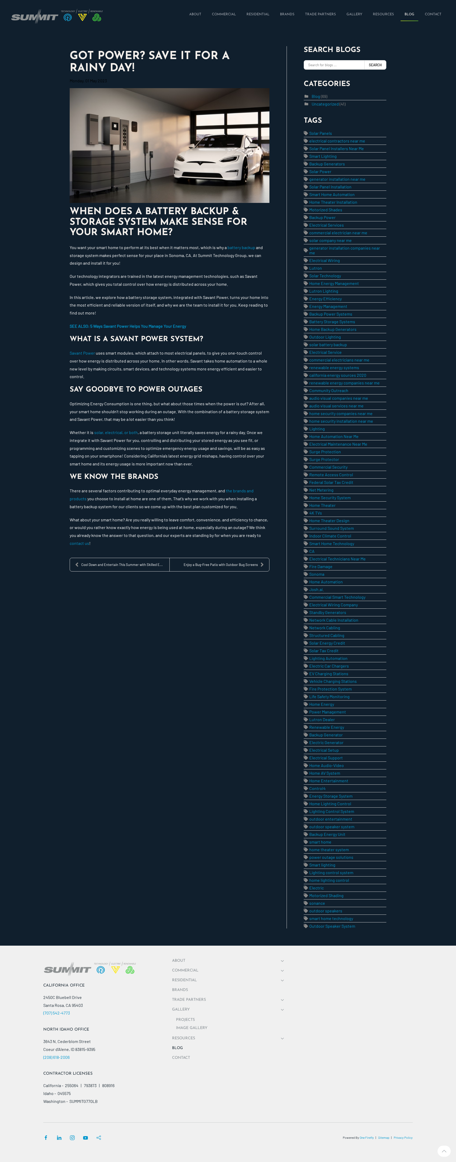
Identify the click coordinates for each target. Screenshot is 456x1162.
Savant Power (82, 352)
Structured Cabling (326, 635)
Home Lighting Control (330, 803)
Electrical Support (326, 757)
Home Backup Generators (333, 329)
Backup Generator (326, 734)
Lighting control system (331, 872)
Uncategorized (325, 103)
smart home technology (331, 918)
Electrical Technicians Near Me (337, 558)
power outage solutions (331, 857)
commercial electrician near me (338, 232)
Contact (181, 1058)
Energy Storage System (331, 795)
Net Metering (321, 489)
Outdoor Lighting (325, 336)
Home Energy (321, 704)
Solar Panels (320, 133)
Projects (185, 1020)
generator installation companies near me (344, 250)
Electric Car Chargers (329, 665)
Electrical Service (325, 352)
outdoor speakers (325, 910)
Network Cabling (324, 627)
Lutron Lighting (323, 290)
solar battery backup (328, 344)
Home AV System (324, 772)
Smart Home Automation (332, 194)
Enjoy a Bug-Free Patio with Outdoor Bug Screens (221, 565)
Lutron (315, 267)
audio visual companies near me (338, 398)
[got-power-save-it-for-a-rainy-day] (169, 145)
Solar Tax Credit (324, 650)
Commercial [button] (185, 971)
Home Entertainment (328, 780)
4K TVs (315, 512)
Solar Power (320, 171)
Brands (180, 990)
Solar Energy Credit (327, 642)
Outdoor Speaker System (332, 925)
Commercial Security (328, 466)
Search (375, 65)
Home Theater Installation (333, 201)
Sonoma (316, 574)
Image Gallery (191, 1028)
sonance (317, 903)
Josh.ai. (316, 589)
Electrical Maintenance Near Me (338, 443)
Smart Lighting (323, 156)
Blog (316, 96)
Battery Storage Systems (332, 321)
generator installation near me (337, 179)
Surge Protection (325, 451)
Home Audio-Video (326, 765)
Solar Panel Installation (330, 186)
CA (312, 551)
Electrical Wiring (324, 260)
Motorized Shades (325, 209)
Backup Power (322, 217)
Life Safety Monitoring (329, 696)
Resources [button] (183, 1038)
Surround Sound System (331, 528)
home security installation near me (341, 420)
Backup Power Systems (330, 313)
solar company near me (330, 240)
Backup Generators (327, 163)
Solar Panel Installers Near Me (336, 148)
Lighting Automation (328, 658)
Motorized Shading (326, 895)
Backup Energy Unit (327, 834)
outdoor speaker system (331, 826)
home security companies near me (341, 413)
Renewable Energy (326, 727)
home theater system (329, 849)
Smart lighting (322, 864)
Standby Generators (327, 612)
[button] (444, 1151)
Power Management (327, 711)
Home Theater (322, 505)
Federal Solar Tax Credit (331, 482)
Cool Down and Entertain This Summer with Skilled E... (122, 565)
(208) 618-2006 (56, 1057)
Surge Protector (324, 459)
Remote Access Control (331, 474)
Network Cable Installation (333, 619)
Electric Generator (326, 742)
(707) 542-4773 (56, 1012)
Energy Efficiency (325, 298)
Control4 (317, 788)
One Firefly (367, 1137)
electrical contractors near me (337, 140)
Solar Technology (325, 275)
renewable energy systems (334, 367)
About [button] (178, 961)
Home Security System (330, 497)
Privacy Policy (403, 1137)
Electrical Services (326, 224)
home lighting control (329, 880)
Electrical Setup (324, 750)
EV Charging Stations (328, 673)
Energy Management (328, 306)
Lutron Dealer (322, 719)
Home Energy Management (334, 283)
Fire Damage (320, 566)
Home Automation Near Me (334, 436)
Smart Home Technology (331, 543)
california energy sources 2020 (337, 375)
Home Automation (326, 581)
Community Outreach (328, 390)
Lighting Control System (331, 811)
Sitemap (384, 1137)
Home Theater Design (329, 520)
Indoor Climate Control (330, 535)
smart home (320, 841)
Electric (316, 887)
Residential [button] (184, 980)
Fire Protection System (330, 688)
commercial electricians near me (339, 359)
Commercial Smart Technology (337, 596)
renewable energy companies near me (344, 382)
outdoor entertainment (330, 818)
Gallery (181, 1010)
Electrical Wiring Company (333, 604)
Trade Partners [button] (189, 1000)
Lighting (317, 428)
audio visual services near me (336, 405)
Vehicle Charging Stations (333, 681)
